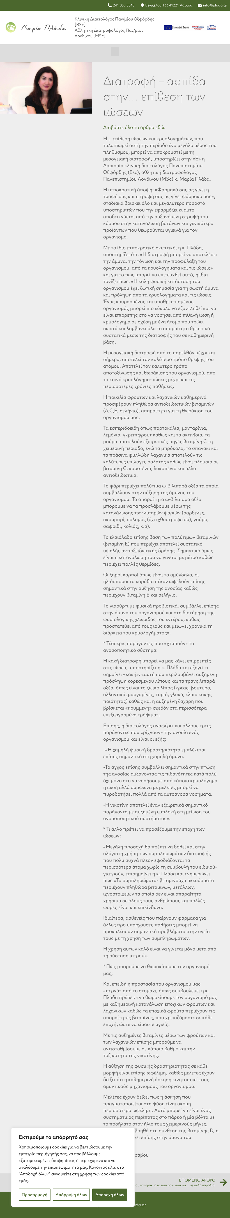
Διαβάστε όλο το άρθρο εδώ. (134, 127)
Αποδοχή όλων (109, 1195)
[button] (115, 51)
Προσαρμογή (34, 1195)
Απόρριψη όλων (71, 1195)
